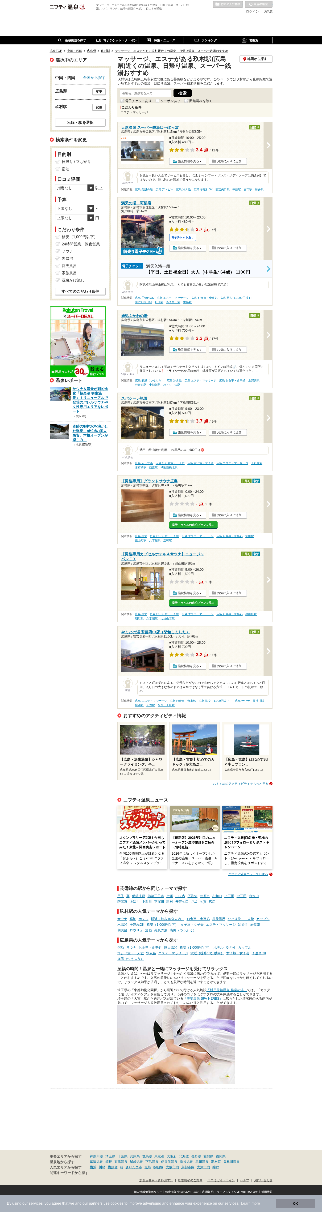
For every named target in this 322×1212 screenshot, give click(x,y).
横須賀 (113, 1167)
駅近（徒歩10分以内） (167, 919)
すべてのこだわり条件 (80, 291)
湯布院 (216, 1162)
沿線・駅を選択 (80, 122)
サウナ (122, 919)
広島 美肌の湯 (144, 189)
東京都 (159, 1156)
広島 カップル (144, 463)
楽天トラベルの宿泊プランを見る (193, 525)
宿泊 (133, 919)
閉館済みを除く (200, 101)
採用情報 (266, 1192)
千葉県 (123, 1156)
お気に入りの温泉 (228, 4)
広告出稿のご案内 (190, 1180)
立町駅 (167, 540)
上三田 (229, 896)
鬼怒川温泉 (231, 1162)
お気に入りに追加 (229, 161)
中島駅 (187, 302)
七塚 (169, 896)
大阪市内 (172, 1167)
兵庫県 (135, 1156)
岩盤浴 (255, 924)
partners (96, 1203)
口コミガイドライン (221, 1180)
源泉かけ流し (73, 280)
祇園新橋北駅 (169, 467)
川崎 (102, 1167)
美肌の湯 (160, 930)
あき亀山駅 (173, 302)
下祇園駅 (256, 463)
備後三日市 (156, 896)
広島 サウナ (242, 700)
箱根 (108, 1162)
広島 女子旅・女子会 (200, 463)
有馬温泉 (121, 1162)
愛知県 (208, 1156)
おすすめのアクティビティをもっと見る (240, 783)
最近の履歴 (258, 4)
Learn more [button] (250, 1203)
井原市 (205, 896)
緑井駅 (259, 189)
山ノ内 (180, 896)
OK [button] (295, 1203)
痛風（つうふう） (183, 930)
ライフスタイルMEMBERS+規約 (237, 1192)
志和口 (217, 896)
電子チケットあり (138, 101)
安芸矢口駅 (222, 189)
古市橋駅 (140, 467)
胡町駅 (249, 536)
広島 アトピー (164, 189)
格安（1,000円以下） (162, 924)
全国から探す (94, 77)
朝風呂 (122, 930)
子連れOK (137, 924)
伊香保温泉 (169, 1162)
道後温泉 (186, 1162)
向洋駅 (139, 705)
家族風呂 (69, 273)
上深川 (135, 902)
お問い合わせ (263, 1180)
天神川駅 (258, 700)
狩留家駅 (140, 384)
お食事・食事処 (198, 919)
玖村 (169, 902)
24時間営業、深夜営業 (81, 244)
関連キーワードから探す (69, 1173)
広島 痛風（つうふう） (149, 380)
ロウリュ (136, 930)
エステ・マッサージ (221, 924)
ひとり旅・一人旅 (241, 919)
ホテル (144, 919)
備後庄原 (138, 896)
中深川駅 (155, 384)
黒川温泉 (202, 1162)
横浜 (93, 1167)
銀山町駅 (140, 540)
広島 (212, 902)
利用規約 (208, 1192)
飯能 (147, 1167)
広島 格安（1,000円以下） (237, 298)
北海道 (184, 1156)
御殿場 (158, 1167)
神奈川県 (96, 1156)
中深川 (147, 902)
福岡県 (221, 1156)
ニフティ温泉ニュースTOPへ (248, 874)
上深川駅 (254, 380)
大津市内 (203, 1167)
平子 (120, 896)
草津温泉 (96, 1162)
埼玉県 (110, 1156)
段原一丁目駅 (166, 705)
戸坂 (194, 902)
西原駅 (153, 467)
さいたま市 (134, 1167)
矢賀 (203, 902)
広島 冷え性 (183, 189)
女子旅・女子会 (192, 924)
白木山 (254, 896)
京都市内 (187, 1167)
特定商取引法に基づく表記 (182, 1192)
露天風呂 (218, 919)
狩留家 (122, 902)
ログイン (252, 11)
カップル (263, 919)
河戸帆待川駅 (143, 302)
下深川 (159, 902)
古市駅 (248, 189)
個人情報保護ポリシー (148, 1192)
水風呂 (122, 924)
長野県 (196, 1156)
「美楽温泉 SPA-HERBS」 (203, 998)
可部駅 (159, 302)
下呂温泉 (152, 1162)
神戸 (215, 1167)
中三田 (242, 896)
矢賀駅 (150, 705)
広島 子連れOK (203, 189)
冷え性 (243, 924)
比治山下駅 (168, 618)
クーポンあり (170, 101)
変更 (99, 92)
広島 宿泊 (141, 536)
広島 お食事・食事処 (204, 298)
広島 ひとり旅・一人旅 (170, 463)
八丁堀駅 (155, 540)
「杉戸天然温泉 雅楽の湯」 (226, 990)
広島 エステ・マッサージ (173, 298)
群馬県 (147, 1156)
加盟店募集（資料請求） (156, 1180)
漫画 (148, 930)
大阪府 (172, 1156)
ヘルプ (244, 1180)
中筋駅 (236, 189)
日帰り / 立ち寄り (76, 162)
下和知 (193, 896)
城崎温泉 (136, 1162)
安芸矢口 (182, 902)
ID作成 (267, 11)
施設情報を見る (188, 161)
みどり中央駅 (171, 384)
